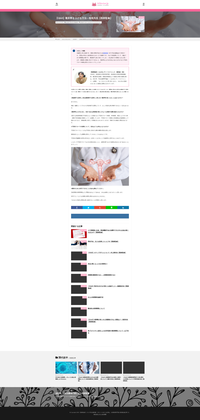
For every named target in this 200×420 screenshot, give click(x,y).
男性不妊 (72, 22)
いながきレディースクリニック (93, 22)
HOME (58, 39)
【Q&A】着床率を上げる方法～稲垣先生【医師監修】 (90, 39)
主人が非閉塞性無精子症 (95, 297)
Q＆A (85, 22)
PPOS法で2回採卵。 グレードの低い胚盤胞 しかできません (65, 378)
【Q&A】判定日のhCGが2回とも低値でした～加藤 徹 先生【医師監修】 (108, 287)
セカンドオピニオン (66, 39)
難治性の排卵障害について (96, 308)
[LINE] (111, 207)
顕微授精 (76, 22)
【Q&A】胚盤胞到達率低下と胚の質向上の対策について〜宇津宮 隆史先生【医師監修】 (133, 378)
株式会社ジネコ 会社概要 (100, 414)
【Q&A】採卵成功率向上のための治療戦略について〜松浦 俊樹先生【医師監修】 (88, 378)
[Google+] (100, 207)
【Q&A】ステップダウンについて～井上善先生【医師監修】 (107, 252)
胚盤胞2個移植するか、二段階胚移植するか (101, 275)
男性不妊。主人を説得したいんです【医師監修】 (103, 241)
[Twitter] (88, 207)
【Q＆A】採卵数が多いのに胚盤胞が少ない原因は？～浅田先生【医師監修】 (108, 320)
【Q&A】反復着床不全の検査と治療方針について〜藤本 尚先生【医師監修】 (111, 378)
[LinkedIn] (123, 207)
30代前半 (68, 22)
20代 (85, 252)
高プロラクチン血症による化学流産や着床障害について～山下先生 (108, 332)
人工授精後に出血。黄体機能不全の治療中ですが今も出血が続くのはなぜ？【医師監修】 (108, 231)
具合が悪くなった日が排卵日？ (98, 264)
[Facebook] (77, 207)
